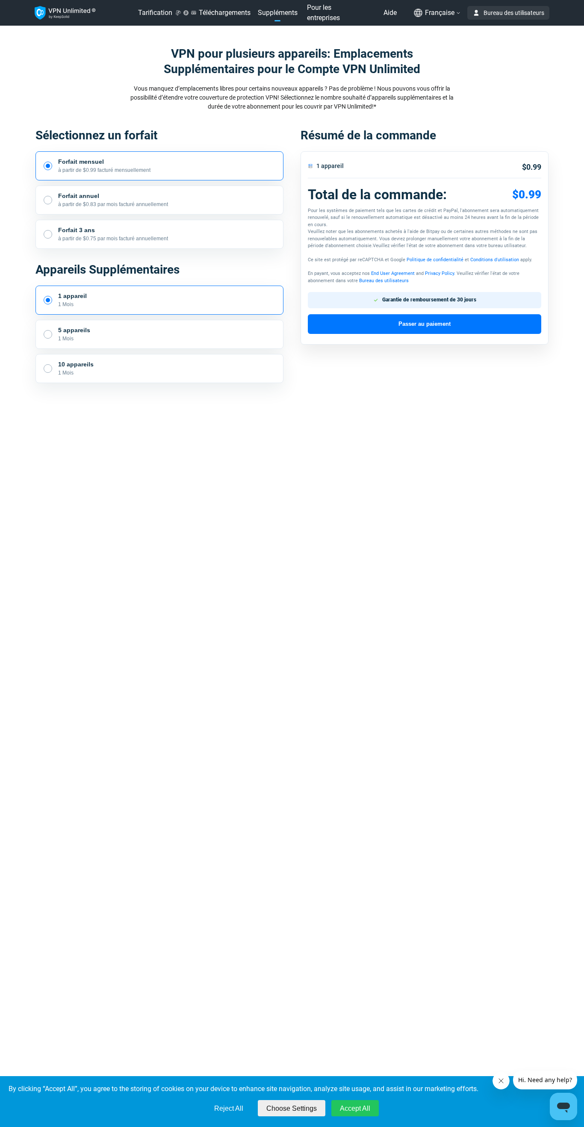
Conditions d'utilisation (494, 260)
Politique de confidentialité (435, 260)
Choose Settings (291, 1108)
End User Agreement (393, 273)
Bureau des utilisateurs (514, 12)
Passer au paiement (424, 324)
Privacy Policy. (440, 273)
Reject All (228, 1108)
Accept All (355, 1108)
